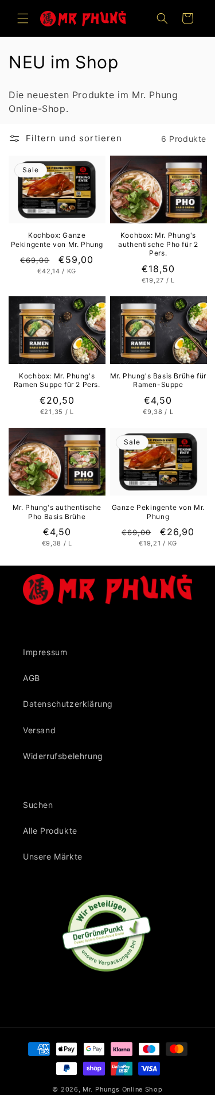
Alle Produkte (50, 830)
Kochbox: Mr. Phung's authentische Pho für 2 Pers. (158, 244)
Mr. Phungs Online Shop (122, 1089)
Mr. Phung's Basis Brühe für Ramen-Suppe (158, 380)
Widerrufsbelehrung (63, 756)
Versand (39, 730)
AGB (31, 678)
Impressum (45, 652)
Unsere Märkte (53, 856)
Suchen (38, 805)
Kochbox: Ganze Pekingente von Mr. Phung (57, 240)
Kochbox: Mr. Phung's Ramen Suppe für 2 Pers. (57, 380)
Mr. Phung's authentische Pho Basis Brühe (57, 512)
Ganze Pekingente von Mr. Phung (158, 512)
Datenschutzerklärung (68, 704)
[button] (23, 18)
